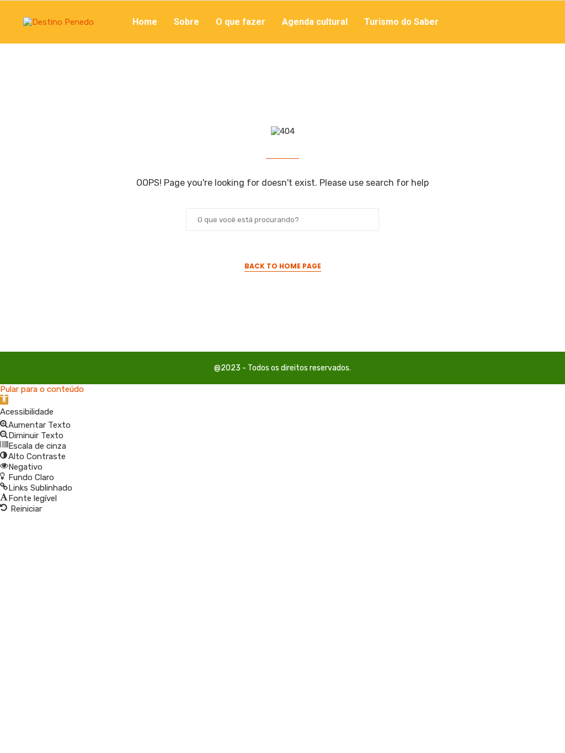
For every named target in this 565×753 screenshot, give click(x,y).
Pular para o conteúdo (42, 389)
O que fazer (240, 22)
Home (144, 22)
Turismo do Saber (401, 22)
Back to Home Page (282, 266)
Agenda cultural (315, 22)
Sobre (186, 22)
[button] (4, 400)
